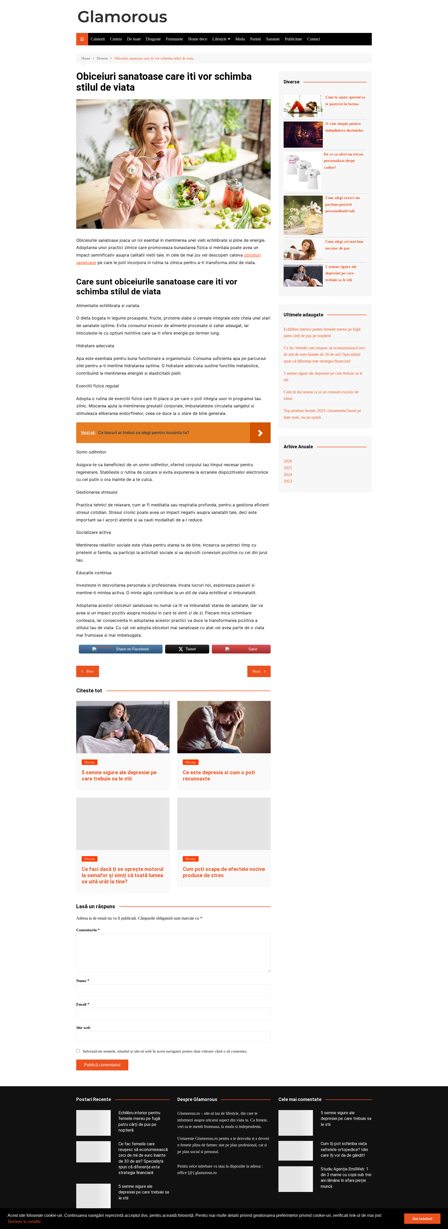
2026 (288, 461)
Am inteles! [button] (422, 1219)
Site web (83, 1028)
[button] (42, 1222)
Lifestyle (219, 39)
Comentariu (88, 930)
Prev (90, 671)
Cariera (116, 39)
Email (82, 1004)
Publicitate (293, 39)
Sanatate (273, 39)
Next (256, 671)
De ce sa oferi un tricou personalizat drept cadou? (343, 160)
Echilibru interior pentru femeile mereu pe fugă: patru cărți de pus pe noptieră (322, 332)
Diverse (89, 762)
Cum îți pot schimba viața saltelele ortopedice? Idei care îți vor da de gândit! (344, 1149)
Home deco (197, 39)
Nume (82, 981)
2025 (288, 468)
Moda (240, 39)
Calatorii (98, 39)
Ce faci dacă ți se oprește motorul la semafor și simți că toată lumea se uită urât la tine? (122, 875)
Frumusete (174, 39)
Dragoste (153, 39)
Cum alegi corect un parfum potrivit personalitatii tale (342, 204)
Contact (313, 39)
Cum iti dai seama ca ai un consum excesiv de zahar (321, 395)
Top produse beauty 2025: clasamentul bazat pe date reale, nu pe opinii (322, 414)
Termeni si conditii (24, 1221)
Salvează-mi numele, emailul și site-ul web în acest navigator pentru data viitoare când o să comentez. (165, 1051)
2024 (288, 474)
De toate (134, 39)
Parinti (255, 39)
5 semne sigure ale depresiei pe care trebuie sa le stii (119, 775)
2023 (288, 481)
